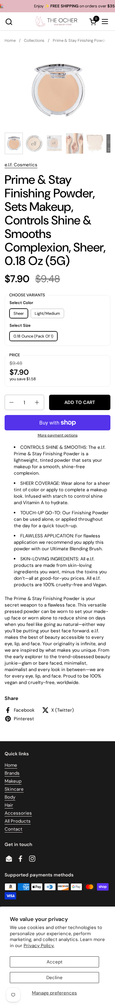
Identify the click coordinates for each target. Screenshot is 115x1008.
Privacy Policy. (39, 946)
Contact (13, 829)
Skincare (14, 789)
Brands (12, 773)
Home (11, 765)
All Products (18, 821)
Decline (54, 977)
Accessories (18, 813)
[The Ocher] (56, 21)
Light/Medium (47, 313)
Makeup (13, 781)
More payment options (58, 435)
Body (10, 797)
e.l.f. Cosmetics (21, 165)
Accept (55, 962)
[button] (9, 22)
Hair (9, 805)
